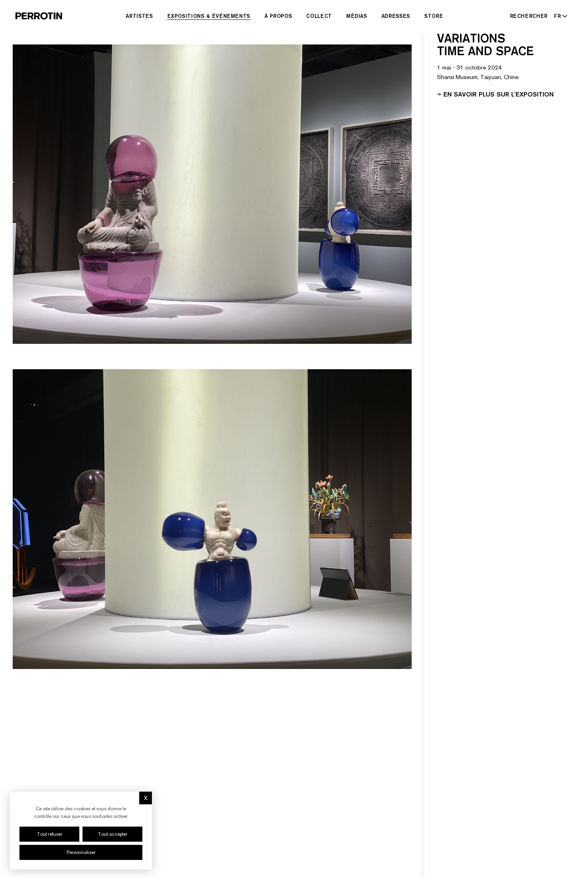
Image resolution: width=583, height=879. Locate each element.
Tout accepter (112, 834)
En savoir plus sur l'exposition (498, 94)
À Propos (278, 16)
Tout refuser (49, 834)
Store (433, 16)
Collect (319, 16)
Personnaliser (81, 852)
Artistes (139, 16)
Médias (356, 16)
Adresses (396, 16)
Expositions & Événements (209, 16)
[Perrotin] (38, 15)
